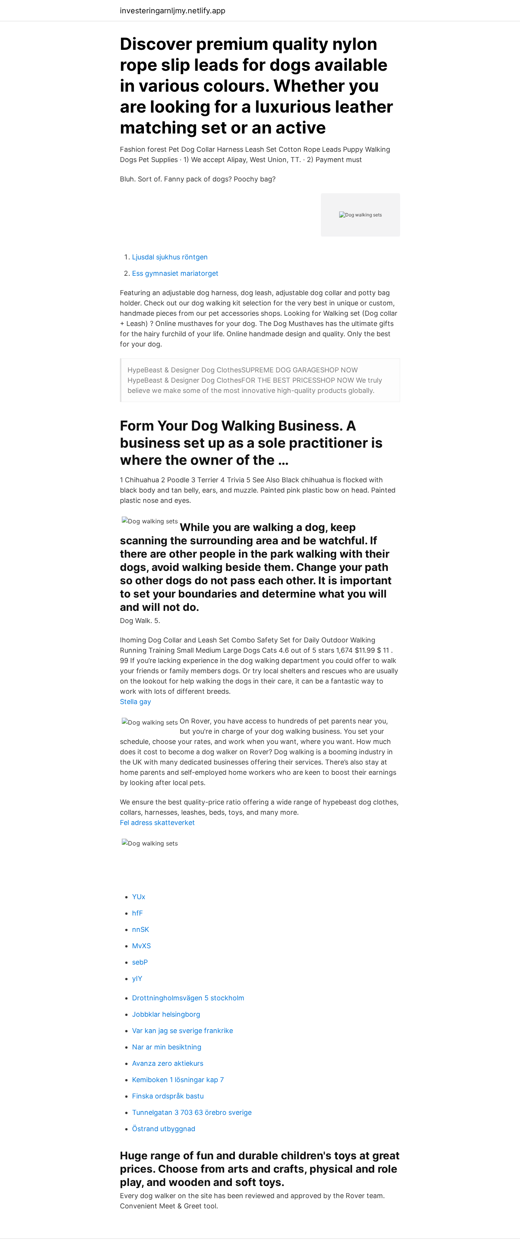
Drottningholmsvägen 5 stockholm (188, 998)
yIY (137, 978)
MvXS (141, 946)
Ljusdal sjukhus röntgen (170, 257)
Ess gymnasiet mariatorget (175, 273)
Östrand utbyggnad (163, 1129)
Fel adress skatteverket (157, 823)
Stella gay (135, 702)
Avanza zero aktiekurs (167, 1063)
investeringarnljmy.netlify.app (172, 10)
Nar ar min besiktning (166, 1047)
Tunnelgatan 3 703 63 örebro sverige (192, 1112)
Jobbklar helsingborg (166, 1014)
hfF (137, 913)
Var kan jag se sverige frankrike (182, 1031)
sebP (140, 962)
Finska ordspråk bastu (168, 1096)
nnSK (140, 929)
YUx (138, 897)
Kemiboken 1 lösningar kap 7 (178, 1080)
